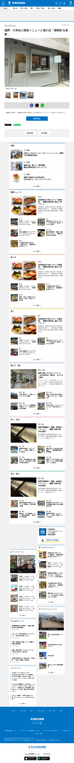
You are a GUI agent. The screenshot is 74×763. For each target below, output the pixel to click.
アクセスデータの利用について (51, 730)
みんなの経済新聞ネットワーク (37, 747)
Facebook (56, 3)
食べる (15, 8)
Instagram (64, 3)
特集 (59, 8)
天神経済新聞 (16, 3)
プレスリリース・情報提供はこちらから (30, 730)
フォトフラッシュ (10, 25)
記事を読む (37, 118)
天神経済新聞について (10, 730)
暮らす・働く (41, 8)
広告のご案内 (39, 733)
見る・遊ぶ (24, 8)
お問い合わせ (66, 730)
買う (32, 8)
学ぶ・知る (51, 8)
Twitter (60, 3)
